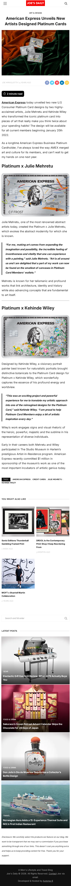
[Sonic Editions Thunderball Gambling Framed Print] (18, 521)
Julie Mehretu (55, 479)
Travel (6, 816)
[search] (66, 3)
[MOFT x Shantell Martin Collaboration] (18, 573)
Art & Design (35, 13)
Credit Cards (39, 479)
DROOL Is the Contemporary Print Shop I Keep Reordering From (50, 543)
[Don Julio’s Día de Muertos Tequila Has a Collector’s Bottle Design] (35, 756)
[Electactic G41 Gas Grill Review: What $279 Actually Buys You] (35, 660)
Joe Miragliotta (10, 83)
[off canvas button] (5, 3)
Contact (53, 873)
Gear (5, 671)
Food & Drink (9, 719)
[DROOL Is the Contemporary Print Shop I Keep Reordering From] (52, 521)
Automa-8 (48, 881)
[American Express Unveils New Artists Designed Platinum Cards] (35, 52)
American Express (14, 102)
